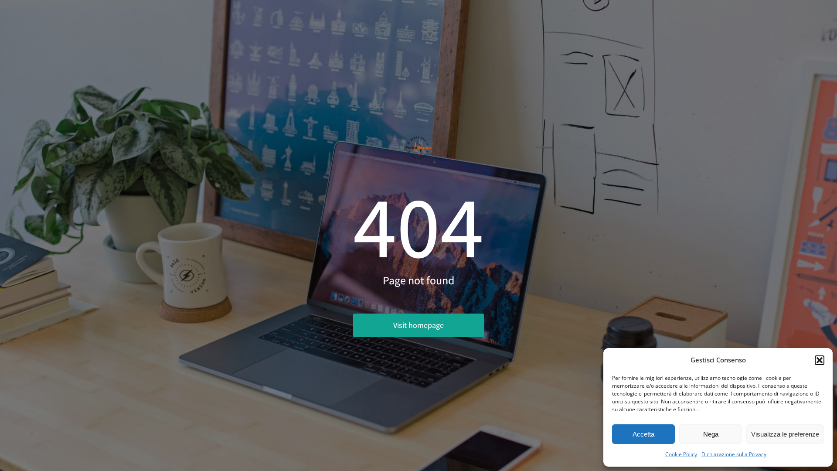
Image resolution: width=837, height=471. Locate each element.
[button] (819, 360)
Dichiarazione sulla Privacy (733, 454)
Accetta (643, 434)
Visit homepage (418, 325)
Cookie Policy (681, 454)
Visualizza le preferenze (785, 434)
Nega (710, 434)
